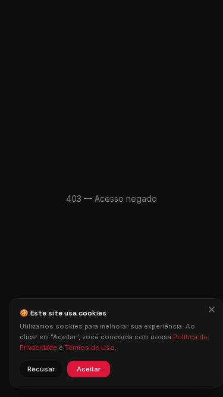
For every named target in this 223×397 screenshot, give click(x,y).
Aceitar (88, 369)
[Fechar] (211, 309)
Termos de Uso (90, 347)
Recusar (41, 369)
